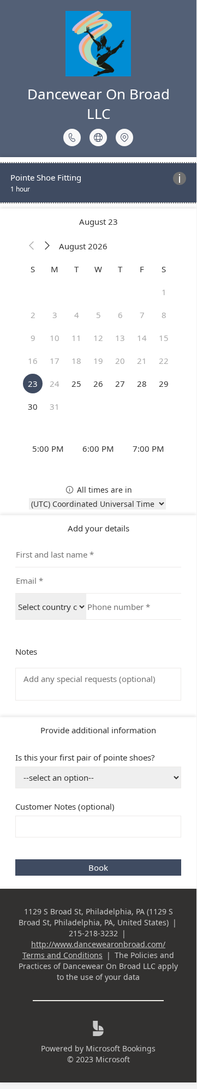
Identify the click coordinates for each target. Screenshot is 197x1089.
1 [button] (164, 291)
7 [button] (142, 314)
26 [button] (98, 383)
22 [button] (164, 360)
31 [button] (54, 406)
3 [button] (54, 314)
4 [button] (76, 314)
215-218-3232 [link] (93, 933)
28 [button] (142, 383)
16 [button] (33, 360)
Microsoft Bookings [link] (121, 1048)
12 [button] (98, 337)
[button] (31, 246)
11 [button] (76, 337)
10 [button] (54, 337)
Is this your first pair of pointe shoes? (85, 757)
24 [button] (54, 383)
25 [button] (76, 383)
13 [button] (120, 337)
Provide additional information (98, 730)
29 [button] (164, 383)
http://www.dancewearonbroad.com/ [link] (98, 944)
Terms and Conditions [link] (62, 955)
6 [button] (120, 314)
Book (98, 867)
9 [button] (33, 337)
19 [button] (98, 360)
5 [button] (98, 314)
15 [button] (164, 337)
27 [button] (120, 383)
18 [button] (76, 360)
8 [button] (164, 314)
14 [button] (142, 337)
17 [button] (54, 360)
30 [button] (33, 406)
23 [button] (33, 383)
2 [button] (33, 314)
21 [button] (142, 360)
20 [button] (120, 360)
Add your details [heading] (98, 528)
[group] (98, 448)
